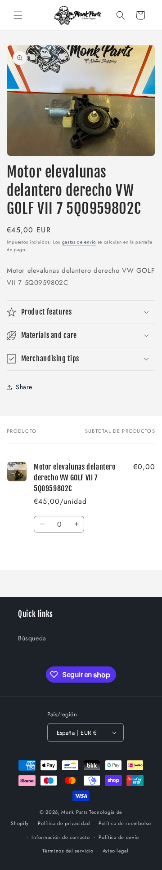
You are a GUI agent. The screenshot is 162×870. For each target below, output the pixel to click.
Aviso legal (116, 850)
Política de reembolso (125, 823)
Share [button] (24, 386)
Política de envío (119, 837)
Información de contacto (61, 837)
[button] (18, 15)
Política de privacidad (64, 823)
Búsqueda (32, 638)
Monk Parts (74, 812)
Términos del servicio (68, 850)
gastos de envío (79, 242)
